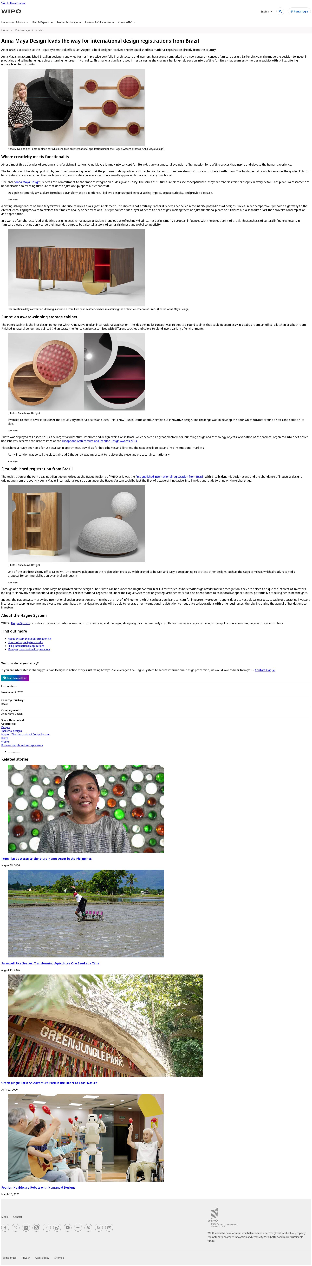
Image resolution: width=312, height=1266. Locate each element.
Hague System (20, 623)
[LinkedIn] (15, 752)
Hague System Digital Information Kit (29, 638)
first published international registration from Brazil (169, 476)
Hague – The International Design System (25, 734)
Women (5, 741)
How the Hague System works (25, 642)
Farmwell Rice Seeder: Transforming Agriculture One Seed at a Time (50, 963)
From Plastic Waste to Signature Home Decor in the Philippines (46, 858)
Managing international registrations (29, 649)
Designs (5, 727)
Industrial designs (11, 731)
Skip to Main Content (13, 3)
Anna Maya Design (27, 182)
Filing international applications (26, 646)
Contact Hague (265, 670)
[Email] (19, 752)
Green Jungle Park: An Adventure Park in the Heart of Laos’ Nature (49, 1083)
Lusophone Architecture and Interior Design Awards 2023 (99, 441)
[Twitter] (12, 752)
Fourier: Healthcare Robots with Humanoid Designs (38, 1187)
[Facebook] (9, 752)
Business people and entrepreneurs (22, 745)
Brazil (4, 738)
